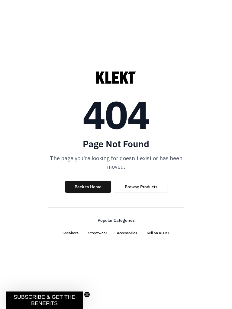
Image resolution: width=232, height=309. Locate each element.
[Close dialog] (214, 82)
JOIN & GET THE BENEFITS (61, 201)
